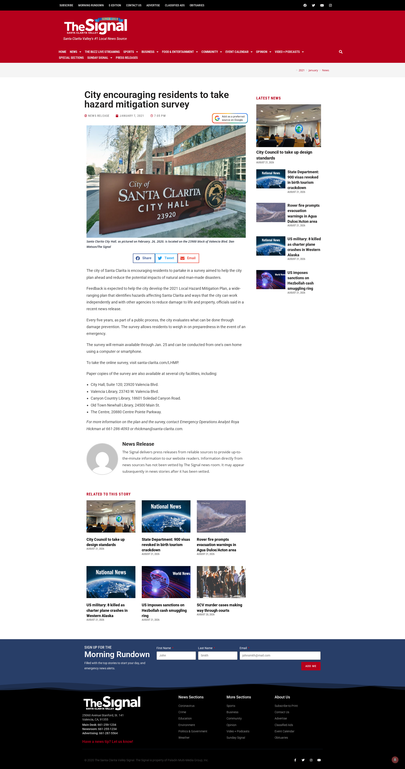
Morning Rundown (91, 5)
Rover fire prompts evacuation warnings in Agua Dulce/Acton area (217, 544)
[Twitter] (313, 5)
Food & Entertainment (178, 52)
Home (62, 52)
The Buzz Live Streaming (102, 52)
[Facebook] (305, 5)
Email (243, 648)
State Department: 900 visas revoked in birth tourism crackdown (166, 544)
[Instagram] (330, 5)
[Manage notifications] (395, 759)
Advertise (153, 5)
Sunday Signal (97, 58)
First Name (164, 648)
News (73, 52)
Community (209, 52)
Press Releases (127, 58)
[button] (341, 52)
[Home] (294, 70)
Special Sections (71, 58)
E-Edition (115, 5)
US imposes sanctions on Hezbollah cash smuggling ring (164, 610)
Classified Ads (175, 5)
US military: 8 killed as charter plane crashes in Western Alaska (107, 610)
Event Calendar (236, 52)
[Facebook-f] (295, 760)
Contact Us (133, 5)
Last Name (205, 648)
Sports (128, 52)
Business (148, 52)
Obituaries (197, 5)
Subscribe (66, 5)
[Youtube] (322, 5)
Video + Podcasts (287, 52)
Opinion (261, 52)
